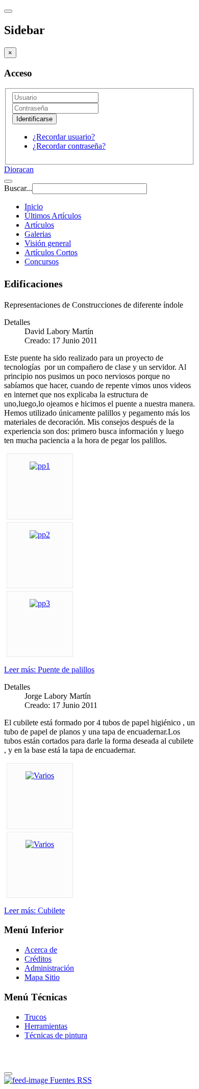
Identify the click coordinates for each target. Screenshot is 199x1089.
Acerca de (40, 949)
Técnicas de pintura (55, 1035)
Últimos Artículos (52, 215)
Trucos (35, 1017)
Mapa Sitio (42, 977)
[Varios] (40, 775)
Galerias (37, 234)
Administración (49, 968)
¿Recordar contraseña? (69, 146)
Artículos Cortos (51, 252)
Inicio (33, 206)
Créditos (38, 959)
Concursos (41, 261)
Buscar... (18, 188)
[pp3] (40, 603)
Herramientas (45, 1026)
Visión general (47, 243)
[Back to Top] (8, 1073)
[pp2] (40, 534)
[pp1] (40, 465)
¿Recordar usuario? (64, 136)
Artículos (39, 225)
